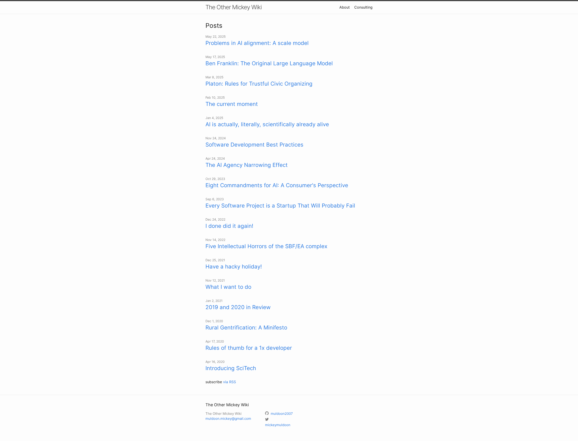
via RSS (229, 382)
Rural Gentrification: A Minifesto (246, 327)
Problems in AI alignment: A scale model (257, 43)
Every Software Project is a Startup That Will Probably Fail (280, 205)
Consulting (363, 7)
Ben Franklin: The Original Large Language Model (269, 63)
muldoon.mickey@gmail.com (228, 418)
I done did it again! (229, 226)
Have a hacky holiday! (233, 266)
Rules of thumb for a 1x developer (248, 348)
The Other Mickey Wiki (233, 7)
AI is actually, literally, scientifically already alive (267, 124)
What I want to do (228, 287)
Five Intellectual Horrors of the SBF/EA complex (266, 246)
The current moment (231, 104)
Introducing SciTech (230, 368)
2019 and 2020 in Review (238, 307)
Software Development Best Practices (254, 144)
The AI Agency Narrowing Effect (246, 165)
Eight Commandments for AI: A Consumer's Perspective (276, 185)
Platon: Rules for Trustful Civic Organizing (258, 83)
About (344, 7)
